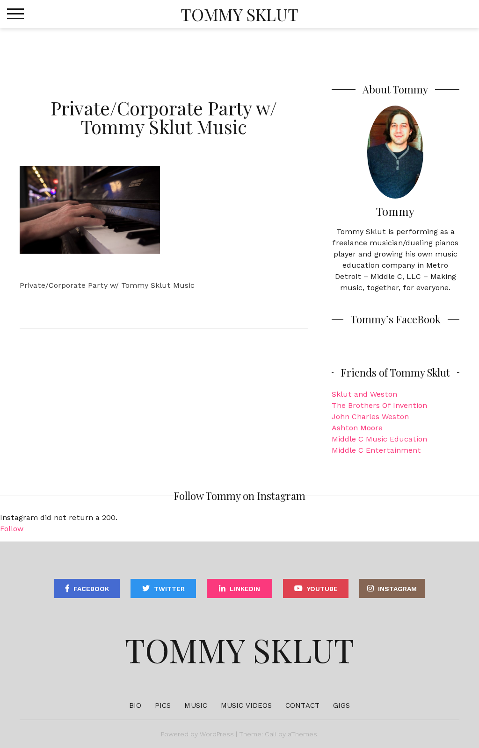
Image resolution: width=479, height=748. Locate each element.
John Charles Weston (370, 416)
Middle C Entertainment (376, 450)
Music (195, 705)
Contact (302, 705)
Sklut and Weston (364, 394)
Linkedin (245, 588)
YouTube (322, 588)
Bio (135, 705)
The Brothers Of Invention (379, 405)
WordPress (217, 734)
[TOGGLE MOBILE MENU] (15, 14)
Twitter (169, 588)
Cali (270, 734)
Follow (11, 528)
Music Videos (246, 705)
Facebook (91, 588)
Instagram (397, 588)
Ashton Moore (357, 427)
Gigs (341, 705)
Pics (163, 705)
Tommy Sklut (239, 14)
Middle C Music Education (379, 439)
